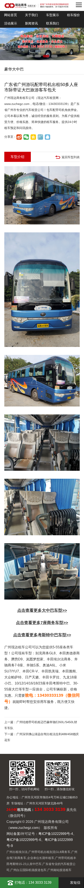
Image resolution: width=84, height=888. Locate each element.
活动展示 (10, 23)
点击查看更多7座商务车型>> (42, 622)
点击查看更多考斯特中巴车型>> (42, 635)
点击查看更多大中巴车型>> (42, 610)
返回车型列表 (71, 157)
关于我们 (31, 15)
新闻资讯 (31, 23)
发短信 (75, 882)
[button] (29, 56)
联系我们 (52, 23)
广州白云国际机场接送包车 (28, 870)
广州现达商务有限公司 (36, 5)
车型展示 (52, 15)
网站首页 (10, 15)
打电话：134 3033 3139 (33, 882)
